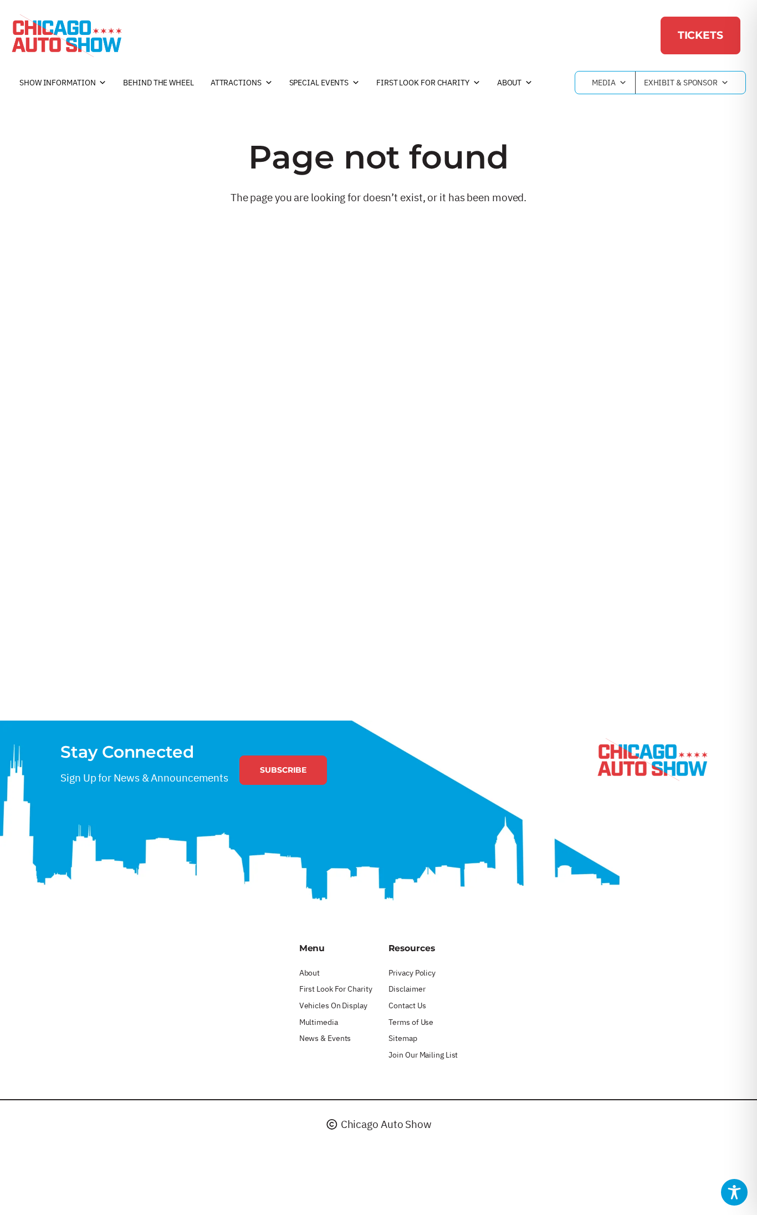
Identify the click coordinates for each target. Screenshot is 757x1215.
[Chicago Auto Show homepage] (652, 759)
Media (604, 83)
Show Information (57, 83)
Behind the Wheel (158, 83)
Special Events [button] (319, 83)
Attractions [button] (236, 83)
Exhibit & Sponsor (681, 83)
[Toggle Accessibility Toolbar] (734, 1192)
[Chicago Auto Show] (66, 35)
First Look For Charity (422, 83)
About (509, 83)
